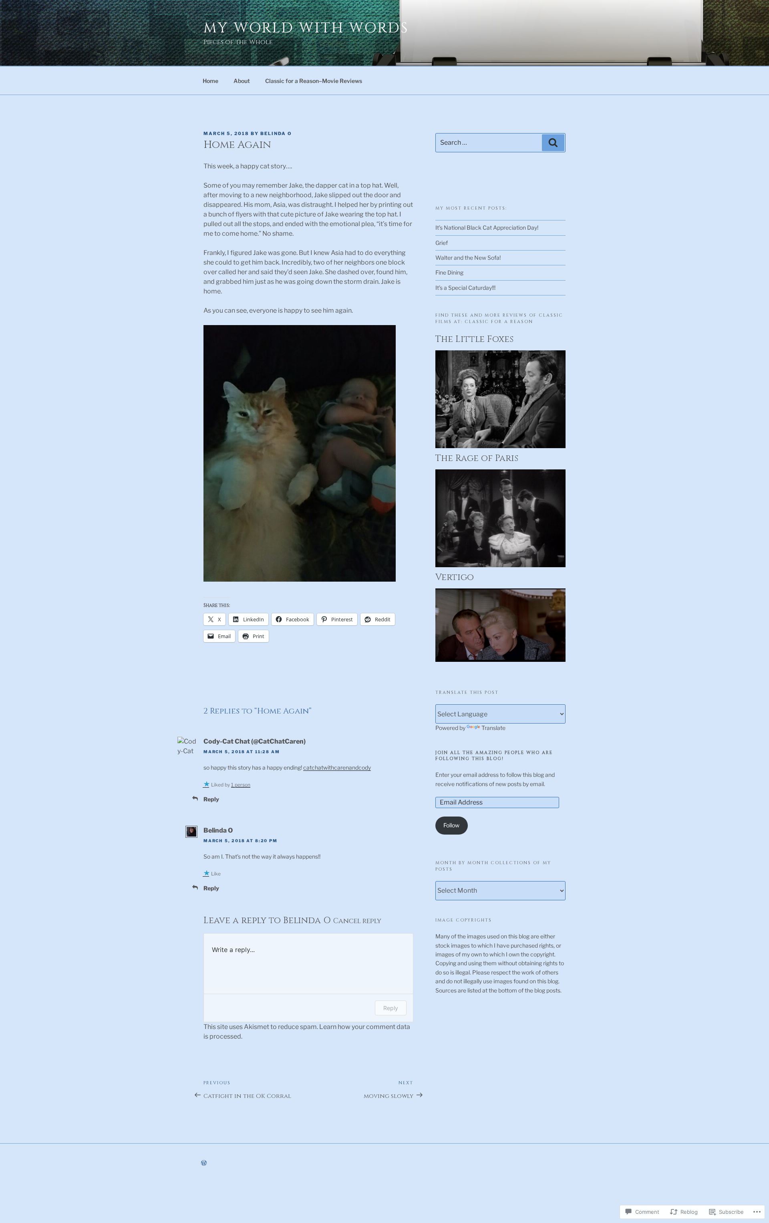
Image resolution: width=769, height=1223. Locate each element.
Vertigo (454, 577)
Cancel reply (357, 921)
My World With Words (306, 28)
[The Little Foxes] (500, 446)
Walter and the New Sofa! (468, 257)
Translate (493, 727)
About (242, 80)
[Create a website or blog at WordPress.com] (204, 1163)
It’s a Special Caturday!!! (465, 287)
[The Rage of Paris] (500, 565)
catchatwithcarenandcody (337, 767)
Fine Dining (449, 272)
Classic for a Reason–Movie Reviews (313, 80)
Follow (451, 825)
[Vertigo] (500, 659)
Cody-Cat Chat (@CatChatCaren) (254, 741)
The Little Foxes (474, 339)
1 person (240, 785)
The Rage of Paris (476, 458)
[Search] (553, 142)
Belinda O (276, 133)
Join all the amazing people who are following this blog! (494, 756)
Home (210, 80)
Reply (211, 799)
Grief (441, 242)
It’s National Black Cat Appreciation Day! (486, 227)
